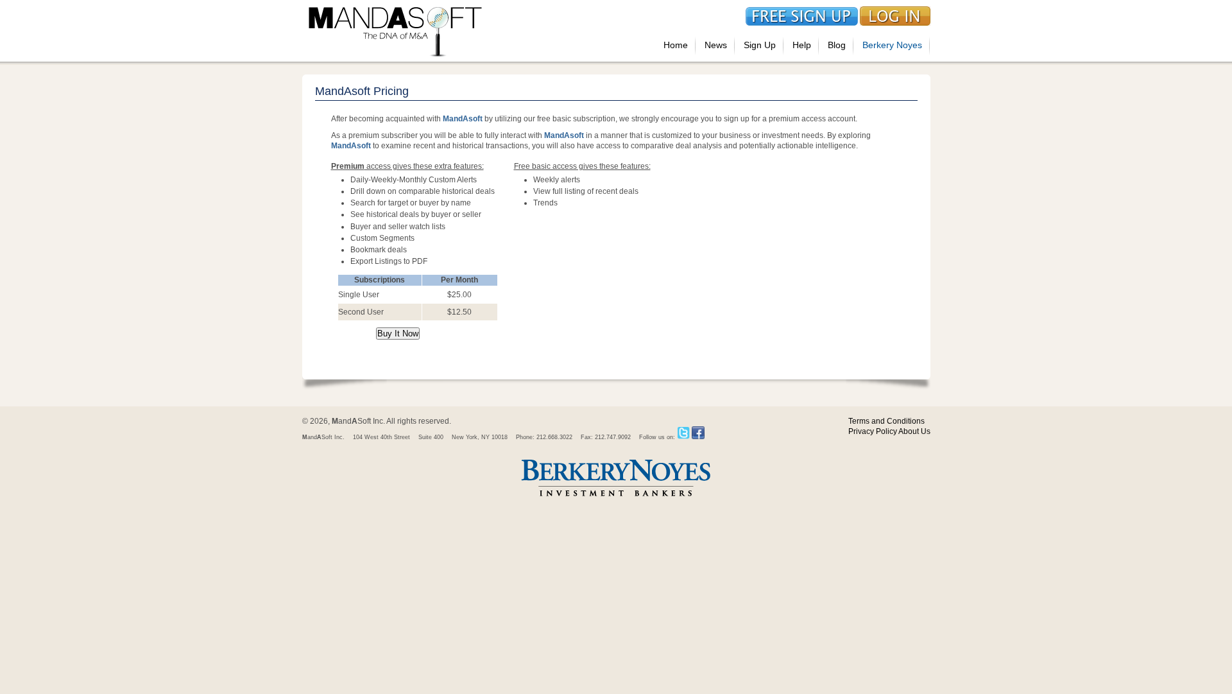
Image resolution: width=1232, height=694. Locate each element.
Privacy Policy (872, 431)
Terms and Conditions (886, 421)
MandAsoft (463, 118)
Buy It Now (397, 333)
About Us (914, 431)
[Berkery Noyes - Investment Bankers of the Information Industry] (616, 497)
